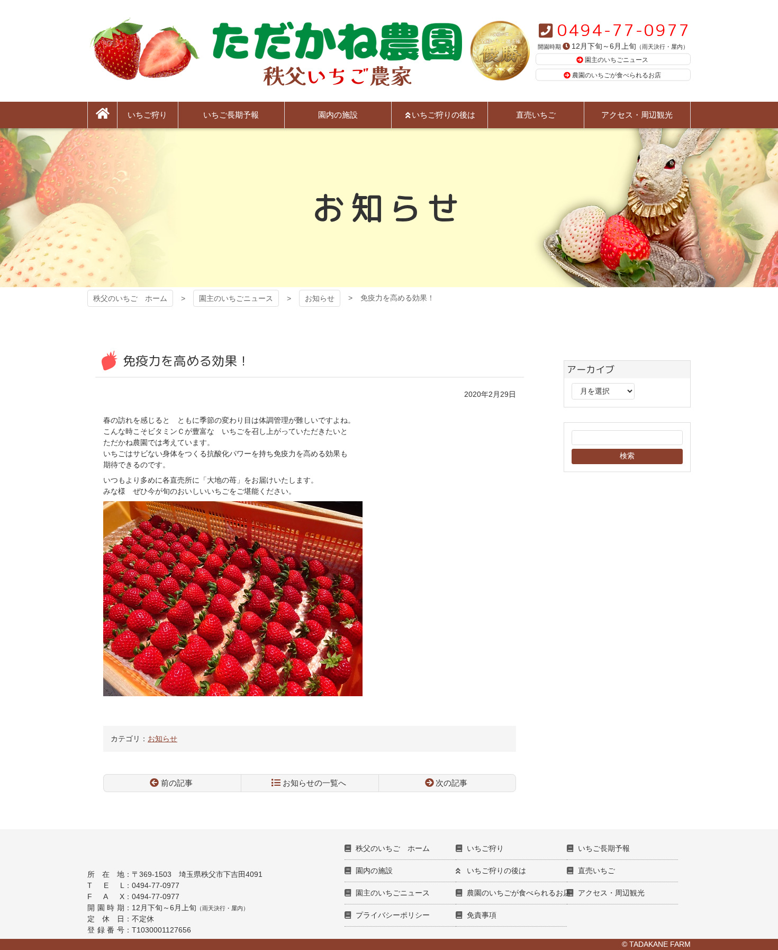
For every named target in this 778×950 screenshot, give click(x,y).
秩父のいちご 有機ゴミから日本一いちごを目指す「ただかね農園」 (274, 51)
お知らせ (319, 298)
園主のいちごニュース (616, 59)
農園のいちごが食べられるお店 (616, 75)
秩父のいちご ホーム (130, 298)
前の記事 (177, 782)
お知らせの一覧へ (314, 782)
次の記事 (451, 782)
